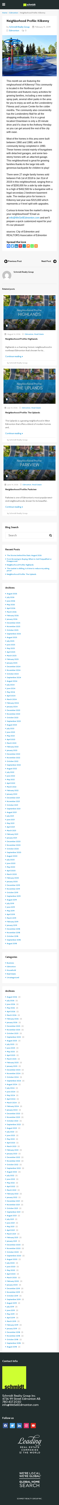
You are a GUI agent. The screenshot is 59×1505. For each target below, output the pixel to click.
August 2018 (12, 943)
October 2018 (12, 936)
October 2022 (12, 761)
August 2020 (12, 856)
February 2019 (12, 921)
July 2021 (10, 816)
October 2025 (12, 630)
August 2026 (12, 593)
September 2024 (14, 677)
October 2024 (13, 674)
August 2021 (12, 812)
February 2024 (13, 703)
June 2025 (11, 644)
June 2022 (11, 776)
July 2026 (10, 597)
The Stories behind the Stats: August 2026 (24, 555)
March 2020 (12, 874)
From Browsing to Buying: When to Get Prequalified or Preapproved (29, 560)
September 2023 (14, 721)
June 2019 (11, 907)
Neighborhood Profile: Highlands (20, 565)
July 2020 (11, 859)
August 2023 (12, 725)
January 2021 (12, 838)
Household (11, 970)
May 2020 (11, 867)
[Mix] (28, 246)
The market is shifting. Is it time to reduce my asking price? (28, 569)
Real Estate (39, 334)
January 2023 (12, 750)
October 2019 (12, 892)
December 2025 (13, 623)
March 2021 (11, 830)
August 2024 (12, 681)
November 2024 (13, 670)
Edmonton (13, 13)
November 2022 (13, 757)
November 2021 (13, 801)
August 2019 (12, 900)
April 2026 (11, 608)
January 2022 (12, 794)
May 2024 (11, 692)
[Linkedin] (16, 246)
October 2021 (12, 805)
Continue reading (13, 356)
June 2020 (11, 863)
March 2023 (11, 743)
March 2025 (11, 655)
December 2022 (13, 754)
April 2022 (11, 783)
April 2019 (11, 914)
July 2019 (10, 903)
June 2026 (11, 601)
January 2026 (12, 619)
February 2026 (13, 615)
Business (10, 963)
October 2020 (13, 849)
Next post (46, 261)
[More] (36, 246)
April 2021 (11, 827)
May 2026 (11, 604)
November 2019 (13, 889)
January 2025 (12, 663)
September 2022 (14, 765)
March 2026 (11, 612)
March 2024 (12, 699)
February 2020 (13, 878)
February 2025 (13, 659)
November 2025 (13, 626)
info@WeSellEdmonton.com (24, 217)
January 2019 (12, 925)
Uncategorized (13, 977)
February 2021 (12, 834)
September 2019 (14, 896)
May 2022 (11, 779)
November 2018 (13, 932)
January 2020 (12, 881)
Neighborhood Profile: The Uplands (21, 574)
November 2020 (14, 845)
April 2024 (11, 695)
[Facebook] (8, 246)
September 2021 (13, 808)
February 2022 (12, 790)
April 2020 (11, 870)
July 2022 (10, 772)
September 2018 (14, 940)
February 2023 (12, 747)
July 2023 (10, 728)
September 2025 (14, 634)
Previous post (15, 261)
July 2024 (11, 685)
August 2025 (12, 637)
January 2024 (12, 706)
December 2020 (14, 841)
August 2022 (12, 768)
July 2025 (10, 641)
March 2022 (11, 787)
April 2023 (11, 739)
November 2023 (13, 714)
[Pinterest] (20, 246)
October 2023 (12, 717)
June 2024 (11, 688)
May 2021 (10, 823)
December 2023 (13, 710)
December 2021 (13, 798)
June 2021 (11, 819)
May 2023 (11, 736)
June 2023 (11, 732)
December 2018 (13, 929)
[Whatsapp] (32, 246)
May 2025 (11, 648)
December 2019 (13, 885)
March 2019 (11, 918)
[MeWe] (24, 246)
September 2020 (14, 852)
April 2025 (11, 652)
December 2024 (13, 666)
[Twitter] (12, 246)
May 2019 (11, 910)
